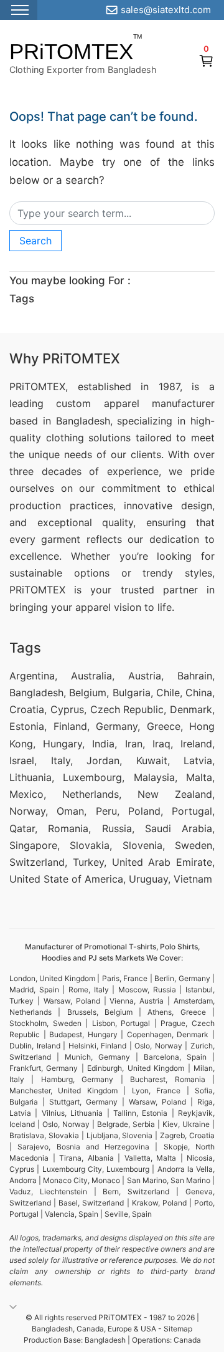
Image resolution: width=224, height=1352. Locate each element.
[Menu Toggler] (18, 10)
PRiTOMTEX (71, 51)
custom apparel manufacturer (135, 403)
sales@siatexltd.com (166, 10)
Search (35, 240)
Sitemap (178, 1328)
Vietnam (193, 879)
